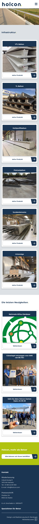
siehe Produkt (17, 75)
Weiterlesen (17, 346)
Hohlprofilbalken (19, 128)
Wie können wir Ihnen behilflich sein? (17, 457)
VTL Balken (19, 44)
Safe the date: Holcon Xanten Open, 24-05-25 (19, 400)
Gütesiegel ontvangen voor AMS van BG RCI (19, 357)
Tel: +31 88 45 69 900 (9, 485)
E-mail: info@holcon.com (11, 487)
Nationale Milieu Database (19, 314)
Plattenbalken (19, 170)
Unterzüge (19, 254)
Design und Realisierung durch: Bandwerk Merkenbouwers (22, 518)
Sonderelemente (19, 212)
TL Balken (20, 86)
